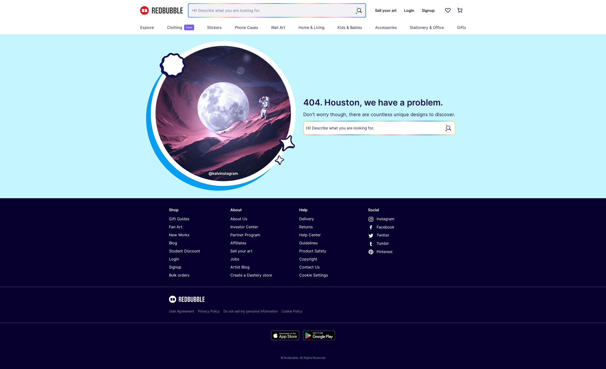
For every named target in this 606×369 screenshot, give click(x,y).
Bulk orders (179, 275)
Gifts (461, 27)
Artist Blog (240, 267)
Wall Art (278, 27)
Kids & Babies (350, 27)
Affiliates (238, 243)
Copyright (308, 259)
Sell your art (241, 251)
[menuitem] (147, 27)
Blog (173, 243)
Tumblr (383, 243)
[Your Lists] (448, 10)
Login (174, 259)
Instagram (385, 218)
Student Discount (184, 251)
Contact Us (309, 267)
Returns (306, 226)
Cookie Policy (291, 311)
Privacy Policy (209, 311)
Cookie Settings (313, 275)
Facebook (385, 227)
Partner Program (245, 235)
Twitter (383, 235)
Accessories (386, 27)
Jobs (234, 259)
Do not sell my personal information (250, 311)
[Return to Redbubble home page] (161, 10)
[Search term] (359, 10)
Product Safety (312, 251)
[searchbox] (379, 128)
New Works (179, 235)
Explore (147, 27)
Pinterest (384, 251)
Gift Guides (179, 218)
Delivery (306, 218)
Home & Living (312, 27)
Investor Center (244, 226)
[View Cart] (460, 10)
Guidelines (308, 243)
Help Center (310, 235)
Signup (175, 267)
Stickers (214, 27)
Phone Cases (246, 27)
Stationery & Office (427, 27)
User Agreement (181, 311)
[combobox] (276, 10)
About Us (238, 218)
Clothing (179, 27)
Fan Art (175, 226)
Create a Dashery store (251, 275)
